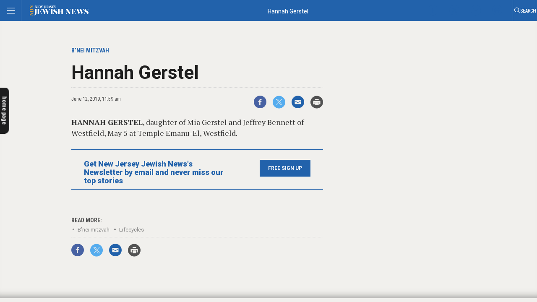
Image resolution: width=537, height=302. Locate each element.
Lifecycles (131, 229)
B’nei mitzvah (93, 229)
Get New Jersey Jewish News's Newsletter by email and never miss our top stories (154, 172)
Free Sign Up (285, 168)
